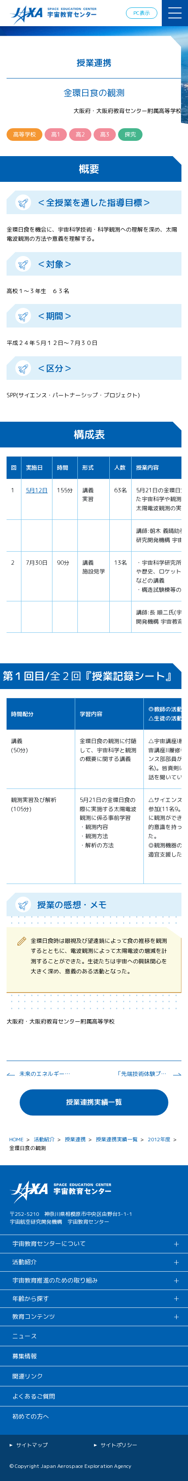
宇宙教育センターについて (49, 1243)
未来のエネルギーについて (45, 1074)
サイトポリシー (119, 1445)
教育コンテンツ (33, 1316)
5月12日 (37, 490)
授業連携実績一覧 (94, 1102)
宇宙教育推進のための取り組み (55, 1280)
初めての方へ (30, 1416)
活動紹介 (44, 1139)
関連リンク (27, 1376)
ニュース (24, 1336)
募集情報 (24, 1356)
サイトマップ (32, 1445)
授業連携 (75, 1139)
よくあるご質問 (33, 1396)
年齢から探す (30, 1298)
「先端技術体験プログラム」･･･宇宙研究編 (141, 1074)
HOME (16, 1139)
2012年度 (159, 1139)
